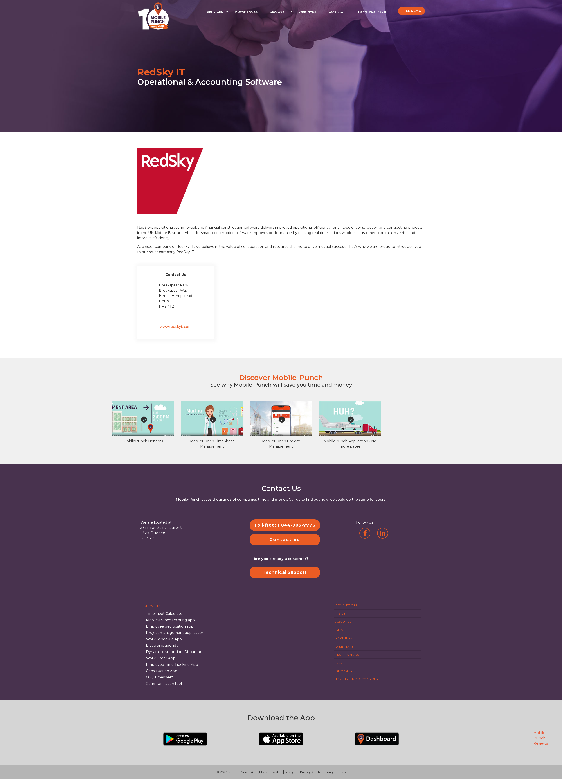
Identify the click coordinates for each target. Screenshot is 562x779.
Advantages (246, 12)
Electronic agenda (162, 645)
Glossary (344, 671)
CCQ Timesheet (159, 677)
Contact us (284, 539)
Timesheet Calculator (165, 614)
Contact (337, 12)
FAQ (338, 662)
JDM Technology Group (356, 679)
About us (343, 621)
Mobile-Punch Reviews (540, 738)
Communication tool (164, 684)
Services (215, 12)
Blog (340, 630)
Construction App (161, 671)
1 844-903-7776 (372, 12)
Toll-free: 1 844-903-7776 (284, 525)
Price (340, 613)
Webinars (307, 12)
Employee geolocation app (169, 626)
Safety (289, 772)
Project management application (175, 633)
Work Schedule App (164, 639)
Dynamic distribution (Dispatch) (173, 652)
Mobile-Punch (239, 772)
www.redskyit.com (176, 327)
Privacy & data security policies (323, 772)
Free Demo (412, 11)
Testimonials (347, 654)
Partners (343, 638)
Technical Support (285, 572)
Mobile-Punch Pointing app (170, 620)
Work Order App (160, 658)
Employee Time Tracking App (172, 664)
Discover (278, 12)
